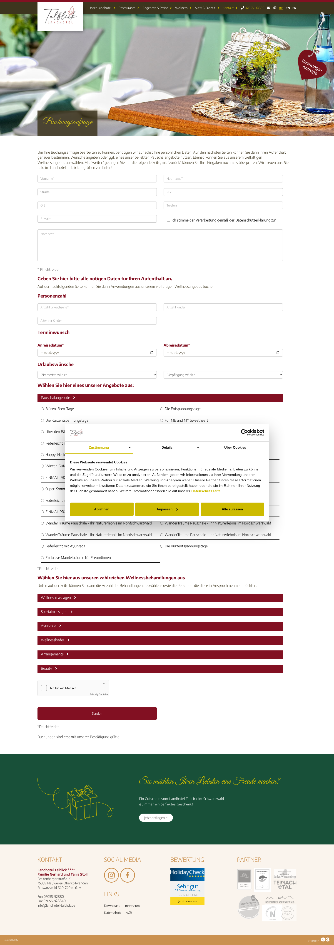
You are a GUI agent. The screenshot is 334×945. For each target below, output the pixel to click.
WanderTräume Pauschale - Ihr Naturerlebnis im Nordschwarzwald (98, 523)
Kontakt (228, 8)
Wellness (181, 8)
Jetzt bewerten (187, 901)
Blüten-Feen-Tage (59, 408)
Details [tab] (167, 447)
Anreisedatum (50, 345)
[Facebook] (127, 880)
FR (294, 8)
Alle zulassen (232, 509)
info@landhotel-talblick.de (56, 905)
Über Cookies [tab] (235, 447)
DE (281, 8)
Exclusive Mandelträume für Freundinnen (78, 557)
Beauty (47, 668)
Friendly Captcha (99, 694)
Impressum (132, 906)
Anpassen (164, 509)
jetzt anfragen (154, 818)
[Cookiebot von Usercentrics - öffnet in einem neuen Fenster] (244, 432)
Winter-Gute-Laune (61, 466)
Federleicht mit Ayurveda (65, 443)
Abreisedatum (177, 345)
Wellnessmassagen (56, 597)
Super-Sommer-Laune (62, 489)
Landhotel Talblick (187, 894)
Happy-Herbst (56, 454)
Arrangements (53, 654)
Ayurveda (49, 625)
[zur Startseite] (60, 28)
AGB (129, 913)
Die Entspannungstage (183, 408)
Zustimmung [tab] (99, 447)
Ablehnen (101, 509)
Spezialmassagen (54, 611)
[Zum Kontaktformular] (268, 8)
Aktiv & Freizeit (205, 8)
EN (288, 8)
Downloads (112, 906)
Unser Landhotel (100, 8)
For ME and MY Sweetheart (186, 420)
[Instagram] (111, 880)
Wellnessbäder (53, 640)
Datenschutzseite (206, 491)
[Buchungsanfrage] (311, 79)
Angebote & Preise (155, 8)
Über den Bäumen (59, 431)
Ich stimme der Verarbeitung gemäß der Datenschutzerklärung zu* (224, 220)
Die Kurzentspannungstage (66, 420)
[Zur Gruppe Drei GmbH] (319, 940)
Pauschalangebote (56, 397)
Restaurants (127, 8)
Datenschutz (112, 913)
